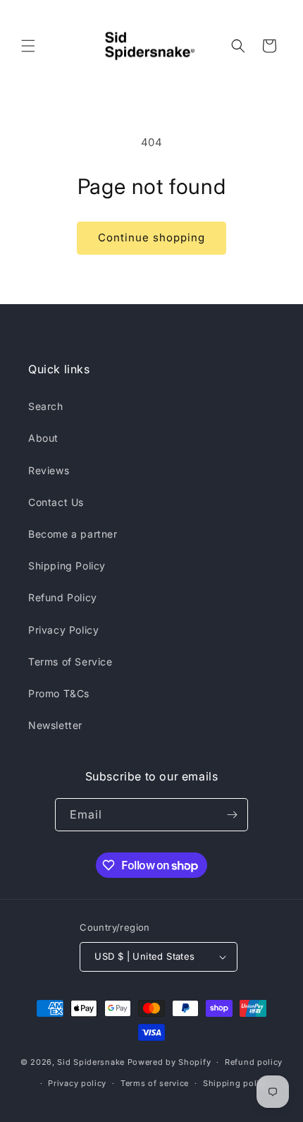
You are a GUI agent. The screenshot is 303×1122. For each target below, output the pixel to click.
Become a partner (73, 534)
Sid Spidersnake (91, 1062)
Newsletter (55, 725)
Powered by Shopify (169, 1062)
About (43, 438)
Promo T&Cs (58, 693)
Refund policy (254, 1062)
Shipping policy (236, 1083)
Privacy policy (77, 1083)
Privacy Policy (63, 630)
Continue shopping (151, 237)
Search (45, 406)
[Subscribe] (231, 814)
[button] (28, 45)
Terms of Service (70, 662)
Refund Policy (62, 597)
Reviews (48, 470)
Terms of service (154, 1083)
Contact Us (56, 502)
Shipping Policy (67, 566)
